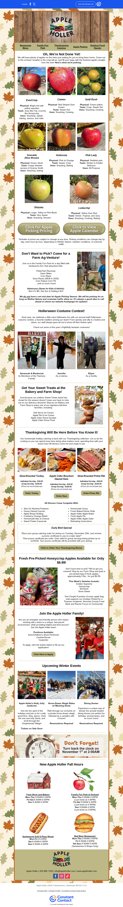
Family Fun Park (42, 46)
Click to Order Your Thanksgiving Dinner (61, 548)
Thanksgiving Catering (61, 46)
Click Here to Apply (43, 654)
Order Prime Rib (91, 493)
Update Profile (54, 891)
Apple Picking (80, 47)
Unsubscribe (42, 891)
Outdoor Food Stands (97, 46)
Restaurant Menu (25, 46)
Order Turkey (31, 493)
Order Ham (61, 496)
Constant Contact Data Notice (74, 891)
